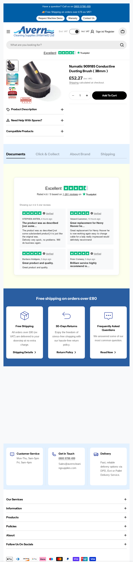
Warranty (72, 18)
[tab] (15, 155)
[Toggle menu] (8, 32)
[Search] (122, 45)
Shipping (74, 82)
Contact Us (89, 18)
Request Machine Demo (50, 18)
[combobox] (66, 45)
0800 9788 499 (82, 6)
